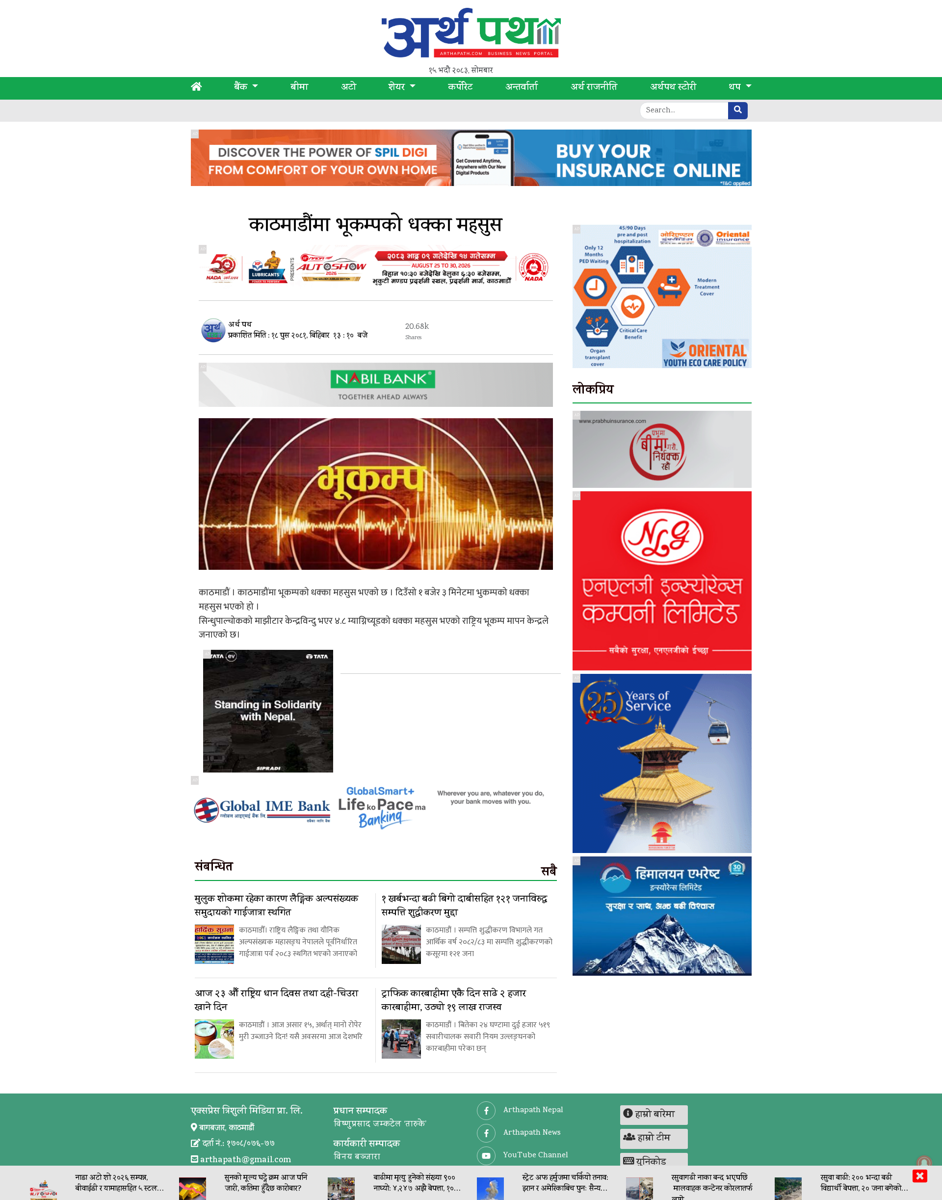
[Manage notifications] (924, 1163)
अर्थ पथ (240, 326)
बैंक (242, 88)
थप (736, 88)
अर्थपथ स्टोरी (673, 88)
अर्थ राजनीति (594, 88)
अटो (348, 88)
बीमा (299, 88)
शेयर (398, 88)
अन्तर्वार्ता (521, 88)
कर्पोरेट (460, 88)
